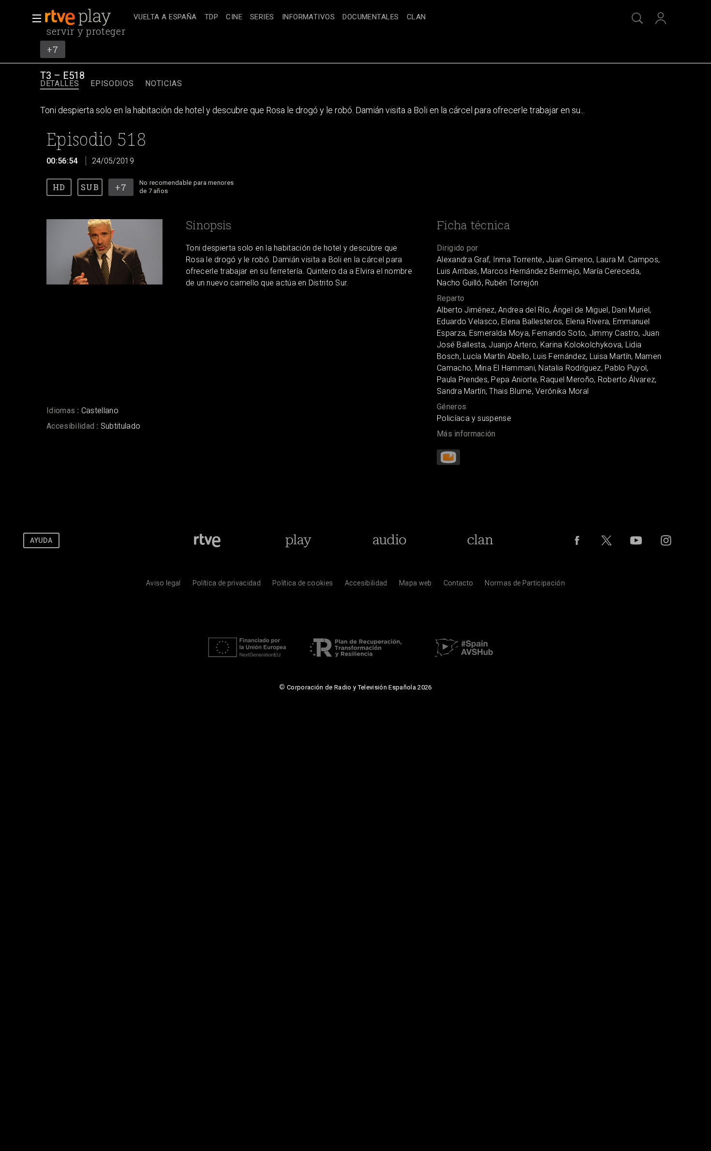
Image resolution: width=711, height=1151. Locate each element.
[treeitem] (165, 17)
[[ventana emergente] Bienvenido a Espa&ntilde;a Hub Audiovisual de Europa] (463, 659)
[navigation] (366, 17)
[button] (33, 18)
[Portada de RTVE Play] (78, 17)
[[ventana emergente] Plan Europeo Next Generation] (247, 659)
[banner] (87, 17)
